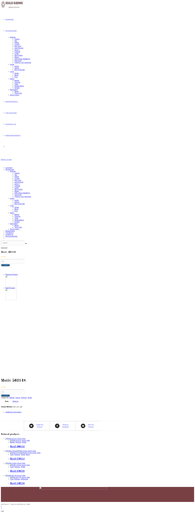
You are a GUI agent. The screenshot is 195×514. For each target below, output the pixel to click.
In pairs (17, 178)
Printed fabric (19, 220)
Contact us (9, 234)
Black (16, 209)
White (16, 207)
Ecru (16, 211)
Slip (15, 175)
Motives (13, 171)
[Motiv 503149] (11, 286)
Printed (17, 222)
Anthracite (24, 479)
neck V (17, 184)
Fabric (12, 213)
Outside (17, 186)
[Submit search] (26, 243)
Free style (18, 195)
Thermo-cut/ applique (22, 196)
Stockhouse (9, 169)
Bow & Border (19, 204)
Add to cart (5, 265)
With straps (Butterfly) (22, 193)
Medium (16, 401)
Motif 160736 (17, 483)
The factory (9, 233)
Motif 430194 (17, 471)
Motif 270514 (17, 459)
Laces (12, 198)
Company (9, 168)
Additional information (13, 412)
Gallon (16, 202)
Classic (17, 173)
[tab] (64, 412)
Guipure (17, 216)
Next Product (10, 288)
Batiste (16, 215)
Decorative (14, 224)
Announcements (11, 236)
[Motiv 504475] (11, 299)
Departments (10, 231)
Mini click (17, 180)
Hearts (16, 177)
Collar (16, 187)
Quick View (21, 439)
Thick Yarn (18, 227)
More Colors (14, 229)
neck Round (18, 182)
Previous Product (11, 274)
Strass (16, 225)
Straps (16, 191)
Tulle (16, 218)
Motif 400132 (17, 446)
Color (12, 206)
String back (18, 189)
